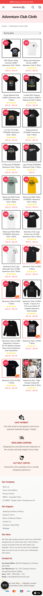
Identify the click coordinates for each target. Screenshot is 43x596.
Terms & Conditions (10, 490)
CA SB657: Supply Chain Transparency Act (19, 500)
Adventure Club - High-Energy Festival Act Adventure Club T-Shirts (32, 382)
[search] (32, 7)
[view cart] (39, 7)
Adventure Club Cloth (18, 26)
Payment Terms (8, 515)
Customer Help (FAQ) (11, 525)
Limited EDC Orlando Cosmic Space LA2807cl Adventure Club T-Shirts (32, 97)
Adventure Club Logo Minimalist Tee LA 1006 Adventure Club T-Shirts (11, 269)
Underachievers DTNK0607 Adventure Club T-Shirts (32, 132)
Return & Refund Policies (12, 518)
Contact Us (7, 522)
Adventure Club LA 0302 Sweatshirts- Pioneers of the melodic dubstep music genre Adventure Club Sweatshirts (11, 345)
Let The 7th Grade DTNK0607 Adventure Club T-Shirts (11, 132)
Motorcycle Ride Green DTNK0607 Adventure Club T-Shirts (11, 199)
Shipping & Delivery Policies (13, 511)
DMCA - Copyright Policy (12, 497)
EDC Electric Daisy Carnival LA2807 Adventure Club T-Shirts (11, 62)
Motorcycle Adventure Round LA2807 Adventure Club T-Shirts (32, 62)
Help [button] (38, 593)
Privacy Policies (8, 494)
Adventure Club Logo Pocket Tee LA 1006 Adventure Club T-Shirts (32, 234)
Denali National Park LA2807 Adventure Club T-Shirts (11, 97)
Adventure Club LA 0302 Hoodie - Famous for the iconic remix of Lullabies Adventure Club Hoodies (32, 306)
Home (4, 26)
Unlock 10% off (4, 585)
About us (6, 487)
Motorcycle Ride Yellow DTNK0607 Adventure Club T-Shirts (31, 199)
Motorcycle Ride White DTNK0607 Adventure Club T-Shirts (11, 234)
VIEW (11, 55)
